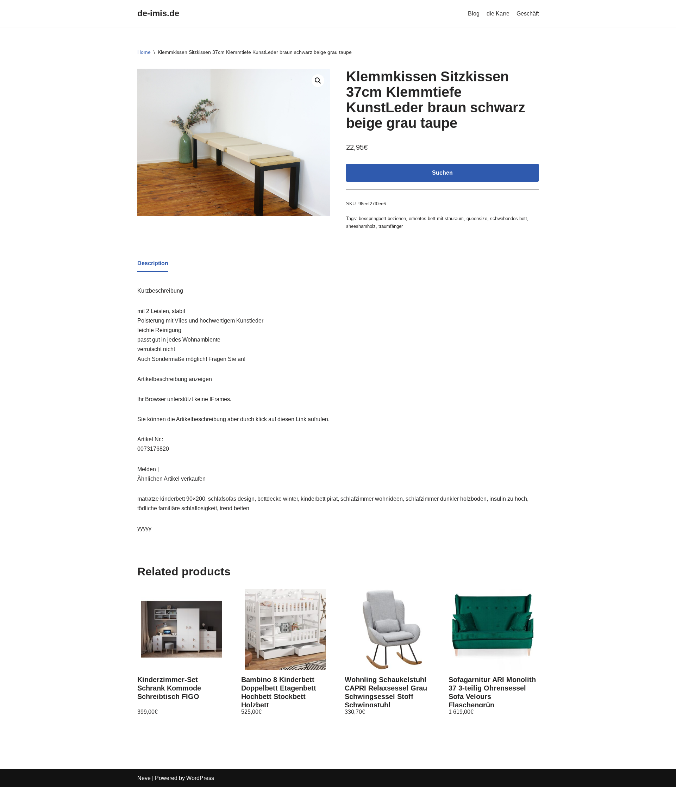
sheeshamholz (361, 226)
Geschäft (528, 14)
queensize (477, 218)
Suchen (442, 173)
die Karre (498, 14)
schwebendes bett (508, 218)
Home (144, 52)
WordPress (200, 778)
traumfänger (390, 226)
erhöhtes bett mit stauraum (436, 218)
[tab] (152, 264)
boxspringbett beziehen (382, 218)
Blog (474, 14)
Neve (144, 778)
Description (152, 263)
